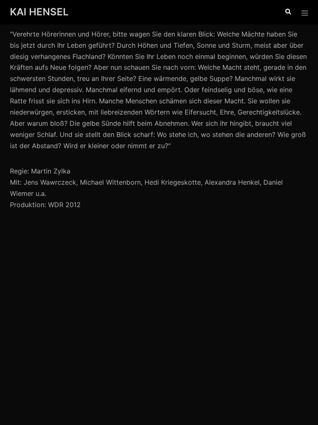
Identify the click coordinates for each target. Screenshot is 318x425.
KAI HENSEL (39, 12)
